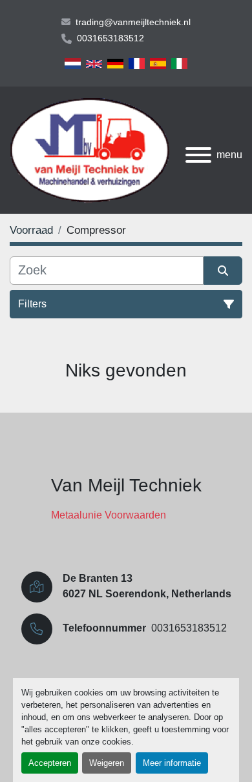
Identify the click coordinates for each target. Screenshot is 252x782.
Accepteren (49, 763)
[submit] (223, 270)
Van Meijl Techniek (126, 485)
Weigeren (106, 763)
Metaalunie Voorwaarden (108, 514)
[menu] (198, 155)
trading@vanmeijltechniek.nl (133, 22)
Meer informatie (172, 763)
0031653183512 (110, 38)
